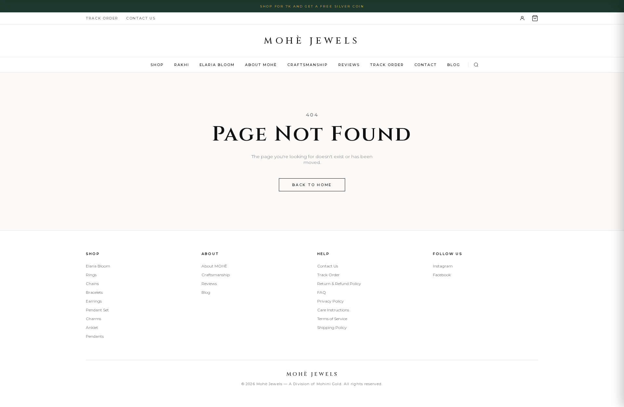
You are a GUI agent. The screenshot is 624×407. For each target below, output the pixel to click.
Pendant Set (97, 309)
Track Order (102, 18)
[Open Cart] (535, 18)
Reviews (349, 64)
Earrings (94, 301)
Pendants (95, 336)
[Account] (522, 18)
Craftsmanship (307, 64)
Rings (91, 274)
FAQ (321, 292)
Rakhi (181, 64)
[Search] (476, 64)
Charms (93, 318)
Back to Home (312, 185)
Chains (92, 283)
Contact (425, 64)
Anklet (92, 327)
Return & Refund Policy (339, 283)
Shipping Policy (332, 327)
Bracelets (94, 292)
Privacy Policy (330, 301)
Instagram (443, 266)
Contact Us (141, 18)
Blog (453, 64)
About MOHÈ (261, 64)
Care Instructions (333, 309)
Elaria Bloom (217, 64)
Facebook (442, 274)
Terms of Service (332, 318)
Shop (157, 64)
